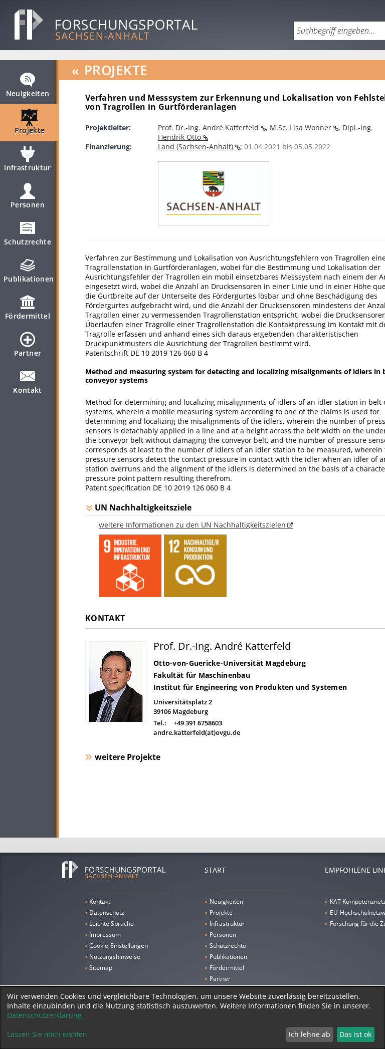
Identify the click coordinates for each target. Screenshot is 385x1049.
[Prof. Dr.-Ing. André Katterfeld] (115, 719)
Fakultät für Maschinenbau (201, 675)
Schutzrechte (27, 241)
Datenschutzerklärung (44, 1015)
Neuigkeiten (28, 93)
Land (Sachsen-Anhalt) (196, 146)
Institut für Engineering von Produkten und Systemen (250, 687)
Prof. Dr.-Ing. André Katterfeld (209, 127)
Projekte (30, 130)
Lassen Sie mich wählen (47, 1034)
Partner (27, 353)
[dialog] (192, 1017)
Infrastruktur (27, 167)
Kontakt (27, 390)
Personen (28, 204)
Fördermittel (27, 316)
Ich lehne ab (309, 1034)
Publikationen (29, 279)
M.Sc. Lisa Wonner (301, 127)
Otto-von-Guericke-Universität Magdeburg (229, 663)
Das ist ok (355, 1034)
